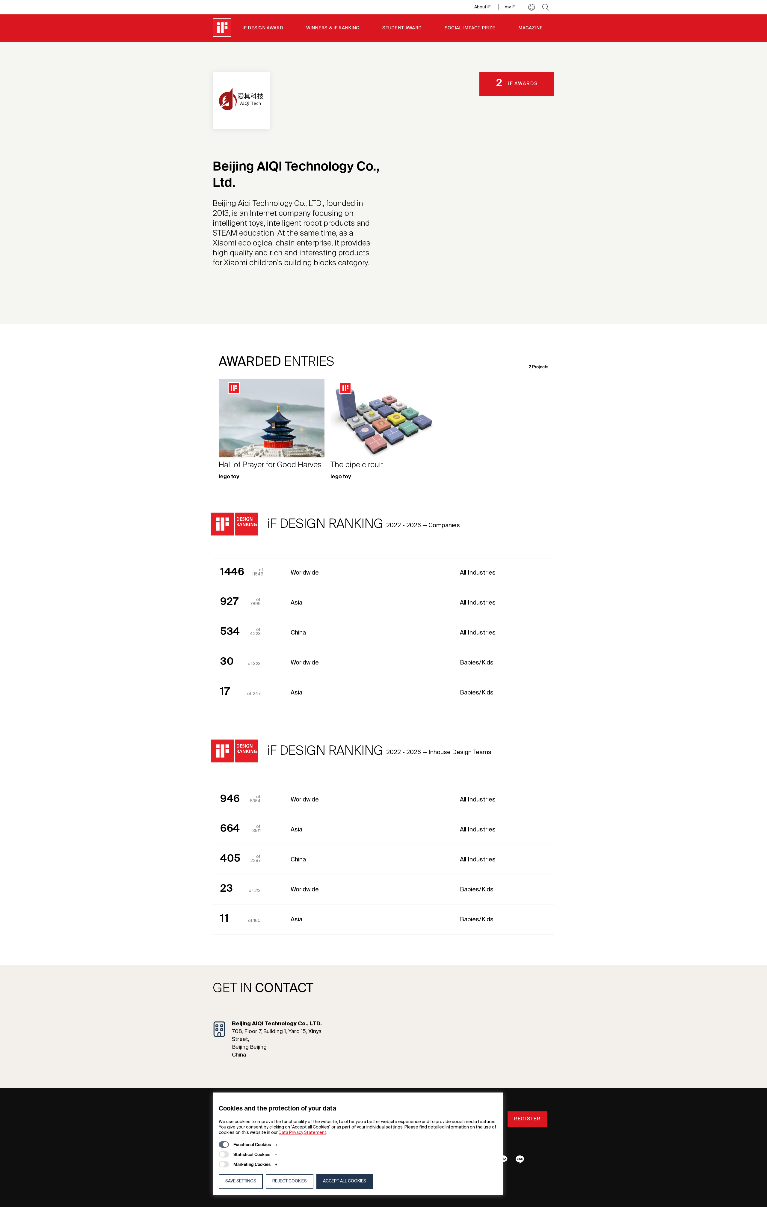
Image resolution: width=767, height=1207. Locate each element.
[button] (531, 7)
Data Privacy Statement (302, 1133)
